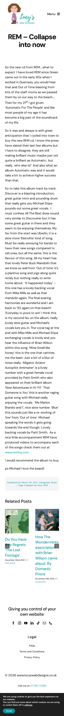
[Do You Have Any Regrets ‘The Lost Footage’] (17, 521)
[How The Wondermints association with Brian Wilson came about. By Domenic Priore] (47, 520)
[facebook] (13, 623)
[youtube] (25, 623)
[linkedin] (32, 623)
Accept (9, 711)
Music (54, 482)
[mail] (44, 623)
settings (28, 705)
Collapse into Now (33, 485)
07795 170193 (38, 685)
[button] (7, 546)
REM (45, 485)
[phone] (50, 623)
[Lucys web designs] (21, 4)
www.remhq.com (17, 452)
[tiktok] (38, 623)
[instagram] (19, 623)
